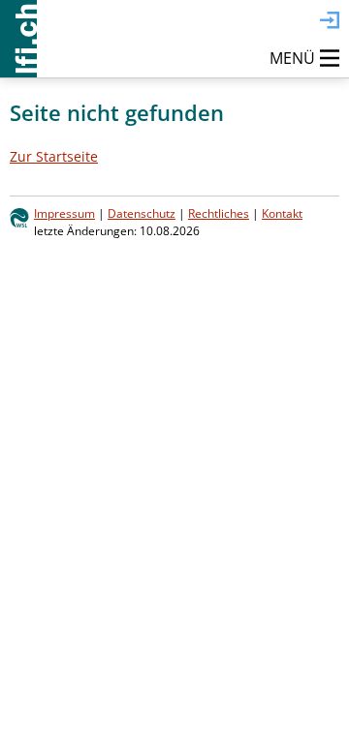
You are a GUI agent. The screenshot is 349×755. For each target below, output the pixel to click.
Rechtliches (218, 213)
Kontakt (282, 213)
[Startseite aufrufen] (18, 38)
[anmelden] (329, 21)
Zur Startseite (54, 156)
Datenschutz (141, 213)
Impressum (64, 213)
